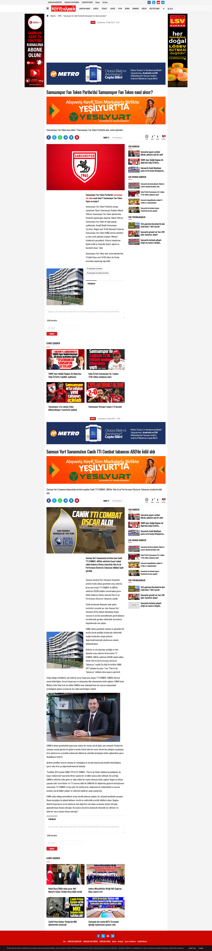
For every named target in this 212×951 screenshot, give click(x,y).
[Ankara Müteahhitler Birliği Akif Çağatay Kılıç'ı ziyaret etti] (105, 874)
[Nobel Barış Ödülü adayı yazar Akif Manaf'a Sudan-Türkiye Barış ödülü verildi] (65, 874)
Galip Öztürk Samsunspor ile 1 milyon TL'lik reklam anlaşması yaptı (103, 375)
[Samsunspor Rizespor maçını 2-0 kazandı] (105, 392)
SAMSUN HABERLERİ (55, 2)
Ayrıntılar (192, 948)
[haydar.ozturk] (163, 2)
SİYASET (104, 8)
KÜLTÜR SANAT (154, 8)
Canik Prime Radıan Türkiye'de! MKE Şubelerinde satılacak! (62, 923)
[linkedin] (71, 137)
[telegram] (65, 137)
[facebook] (48, 137)
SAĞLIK (144, 8)
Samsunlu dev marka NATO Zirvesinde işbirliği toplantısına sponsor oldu (103, 923)
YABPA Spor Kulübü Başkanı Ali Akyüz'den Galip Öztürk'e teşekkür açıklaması (64, 375)
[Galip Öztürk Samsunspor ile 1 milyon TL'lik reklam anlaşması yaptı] (105, 359)
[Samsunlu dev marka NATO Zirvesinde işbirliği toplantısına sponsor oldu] (105, 907)
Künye (97, 2)
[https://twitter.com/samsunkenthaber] (153, 2)
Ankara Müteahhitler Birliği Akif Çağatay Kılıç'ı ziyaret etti (105, 890)
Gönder (52, 333)
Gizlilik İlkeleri (142, 941)
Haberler (53, 16)
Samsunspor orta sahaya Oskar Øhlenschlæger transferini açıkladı (62, 408)
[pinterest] (77, 137)
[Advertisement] (106, 44)
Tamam (200, 948)
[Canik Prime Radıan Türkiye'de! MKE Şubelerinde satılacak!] (65, 907)
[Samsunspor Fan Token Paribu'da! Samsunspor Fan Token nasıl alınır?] (85, 166)
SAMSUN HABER (87, 2)
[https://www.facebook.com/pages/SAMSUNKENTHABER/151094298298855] (149, 2)
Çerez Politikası (130, 941)
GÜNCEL (96, 8)
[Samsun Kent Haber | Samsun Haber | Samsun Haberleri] (63, 8)
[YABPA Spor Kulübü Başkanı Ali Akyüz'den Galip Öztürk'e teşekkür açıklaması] (65, 359)
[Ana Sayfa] (47, 16)
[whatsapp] (60, 137)
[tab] (91, 283)
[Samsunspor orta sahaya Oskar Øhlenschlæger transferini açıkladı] (65, 392)
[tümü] (163, 8)
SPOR (120, 8)
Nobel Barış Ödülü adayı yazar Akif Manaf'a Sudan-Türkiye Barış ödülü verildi (65, 890)
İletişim (104, 2)
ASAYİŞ (112, 8)
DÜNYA (127, 8)
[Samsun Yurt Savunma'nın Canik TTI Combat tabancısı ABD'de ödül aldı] (85, 530)
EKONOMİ (135, 8)
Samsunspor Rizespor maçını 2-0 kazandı (105, 406)
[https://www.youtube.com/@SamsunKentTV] (158, 2)
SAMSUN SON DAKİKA (71, 2)
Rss (64, 941)
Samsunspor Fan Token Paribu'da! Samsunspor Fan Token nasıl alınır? (85, 16)
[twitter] (54, 137)
